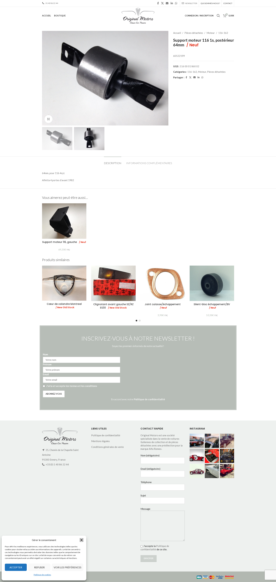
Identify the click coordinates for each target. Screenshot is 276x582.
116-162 (223, 32)
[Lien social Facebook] (158, 3)
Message (145, 508)
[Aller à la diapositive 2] (139, 320)
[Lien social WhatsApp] (176, 3)
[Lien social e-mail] (167, 3)
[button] (81, 540)
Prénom (47, 364)
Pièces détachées (193, 32)
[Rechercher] (218, 15)
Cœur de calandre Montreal (64, 305)
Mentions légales (100, 441)
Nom (45, 354)
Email (46, 374)
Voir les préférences (67, 567)
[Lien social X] (162, 3)
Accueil (177, 32)
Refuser (39, 567)
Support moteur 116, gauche (64, 242)
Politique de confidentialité (149, 399)
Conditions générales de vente (107, 446)
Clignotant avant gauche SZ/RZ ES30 (113, 306)
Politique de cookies (42, 574)
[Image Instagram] (197, 441)
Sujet (143, 495)
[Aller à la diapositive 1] (136, 320)
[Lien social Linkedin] (171, 3)
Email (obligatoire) (150, 468)
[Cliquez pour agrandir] (48, 119)
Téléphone (146, 482)
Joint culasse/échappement (163, 306)
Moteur (211, 32)
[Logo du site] (138, 15)
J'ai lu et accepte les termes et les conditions (71, 385)
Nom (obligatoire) (150, 455)
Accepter (16, 567)
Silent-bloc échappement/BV (212, 306)
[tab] (112, 161)
